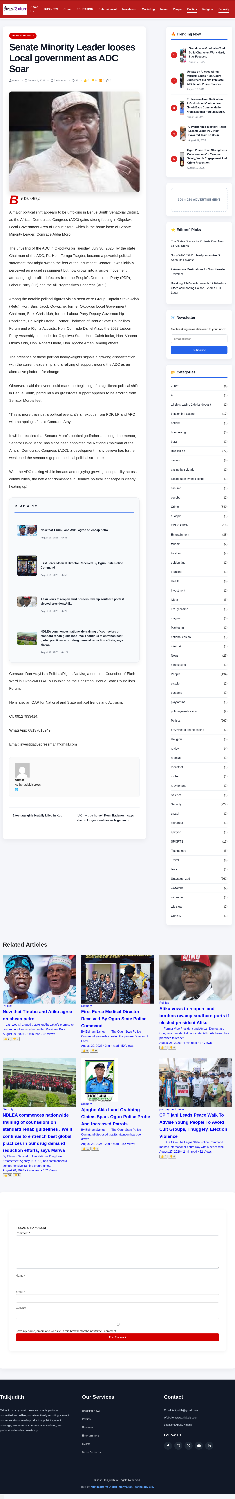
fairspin (175, 544)
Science (176, 795)
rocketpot (177, 767)
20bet (174, 386)
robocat (176, 757)
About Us (34, 9)
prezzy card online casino (187, 729)
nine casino (178, 664)
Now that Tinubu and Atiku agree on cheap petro (74, 530)
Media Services (91, 1452)
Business (87, 1427)
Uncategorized (180, 878)
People (177, 9)
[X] (189, 1446)
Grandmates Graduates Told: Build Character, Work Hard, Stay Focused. (207, 52)
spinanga (177, 822)
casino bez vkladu (182, 469)
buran (174, 441)
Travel (175, 860)
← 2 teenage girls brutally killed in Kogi (36, 815)
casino (175, 460)
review (175, 748)
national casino (181, 637)
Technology (178, 850)
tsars (174, 869)
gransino (176, 571)
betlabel (176, 423)
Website (21, 1308)
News (163, 9)
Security (223, 9)
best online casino (183, 413)
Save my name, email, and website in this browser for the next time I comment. (66, 1331)
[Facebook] (168, 1446)
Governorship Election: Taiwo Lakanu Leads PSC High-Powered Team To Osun (207, 131)
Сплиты (176, 915)
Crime (67, 9)
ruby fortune (178, 785)
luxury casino (179, 609)
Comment (23, 1233)
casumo (176, 488)
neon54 (176, 646)
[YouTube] (199, 1446)
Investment (129, 9)
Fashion (176, 553)
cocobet (176, 497)
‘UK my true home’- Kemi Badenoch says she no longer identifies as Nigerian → (105, 818)
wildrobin (177, 897)
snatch (175, 813)
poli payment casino (184, 711)
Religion (207, 9)
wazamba (177, 888)
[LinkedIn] (209, 1446)
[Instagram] (178, 1446)
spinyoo (176, 832)
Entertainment (108, 9)
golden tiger (178, 562)
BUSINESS (51, 9)
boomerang (178, 432)
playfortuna (178, 702)
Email (20, 1291)
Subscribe (199, 350)
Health (175, 581)
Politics (192, 9)
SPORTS (177, 841)
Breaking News (91, 1410)
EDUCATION (85, 9)
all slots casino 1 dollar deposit (191, 404)
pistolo (175, 683)
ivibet (174, 599)
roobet (175, 776)
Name (20, 1275)
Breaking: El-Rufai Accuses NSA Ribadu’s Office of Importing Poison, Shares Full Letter (198, 288)
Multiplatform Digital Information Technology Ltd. (122, 1486)
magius (175, 618)
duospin (176, 516)
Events (86, 1443)
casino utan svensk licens (187, 478)
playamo (176, 692)
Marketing (148, 9)
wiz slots (176, 906)
